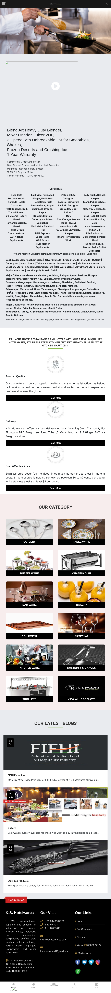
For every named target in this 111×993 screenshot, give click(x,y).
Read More (55, 397)
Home (80, 921)
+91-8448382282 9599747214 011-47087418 (54, 925)
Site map (81, 937)
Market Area (84, 953)
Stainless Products (18, 881)
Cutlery (12, 828)
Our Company (84, 929)
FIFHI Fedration (16, 775)
